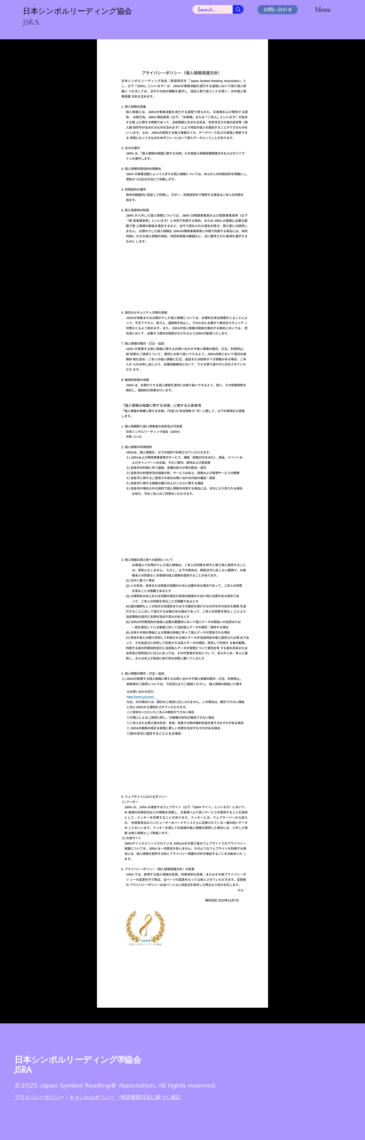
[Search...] (238, 9)
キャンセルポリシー (92, 1097)
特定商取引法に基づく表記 (151, 1097)
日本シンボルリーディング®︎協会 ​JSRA (78, 1064)
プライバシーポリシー (39, 1097)
